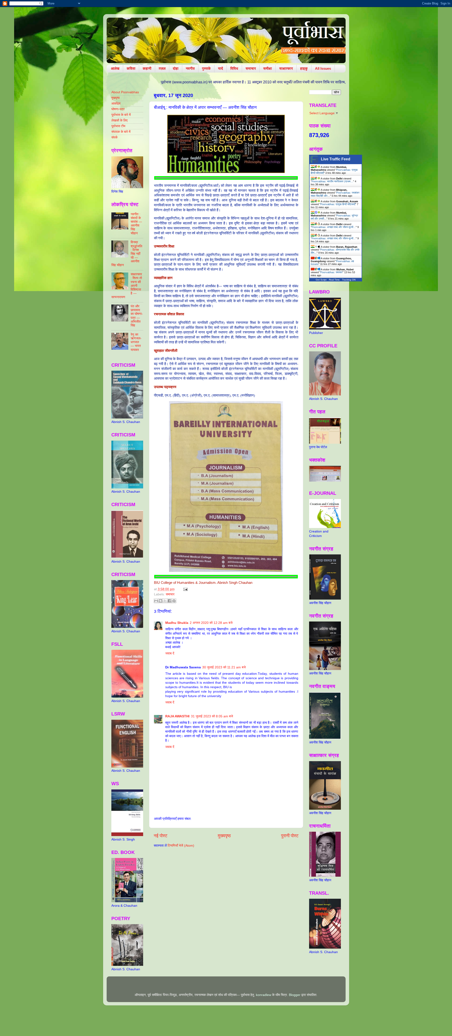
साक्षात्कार (286, 68)
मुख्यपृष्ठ (224, 835)
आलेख (115, 68)
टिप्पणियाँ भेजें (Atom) (181, 845)
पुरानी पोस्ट (290, 835)
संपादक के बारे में (120, 132)
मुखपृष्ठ (115, 98)
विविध (234, 68)
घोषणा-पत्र (118, 109)
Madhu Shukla (176, 623)
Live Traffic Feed (335, 159)
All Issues (323, 68)
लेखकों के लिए (119, 120)
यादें (220, 68)
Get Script (321, 279)
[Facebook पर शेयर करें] (169, 600)
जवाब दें (169, 653)
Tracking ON (348, 279)
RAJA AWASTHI (177, 716)
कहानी (147, 68)
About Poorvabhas (125, 92)
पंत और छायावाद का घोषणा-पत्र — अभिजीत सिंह (137, 316)
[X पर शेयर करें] (165, 600)
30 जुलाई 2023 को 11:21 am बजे (224, 667)
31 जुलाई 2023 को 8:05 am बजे (212, 716)
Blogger (294, 995)
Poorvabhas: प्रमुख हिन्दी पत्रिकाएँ (337, 204)
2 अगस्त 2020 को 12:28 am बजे (211, 623)
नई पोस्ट (160, 835)
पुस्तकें (206, 68)
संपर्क (114, 137)
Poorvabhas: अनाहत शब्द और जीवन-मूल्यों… (334, 227)
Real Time (334, 279)
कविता (131, 68)
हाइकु (304, 68)
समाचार (251, 68)
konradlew (263, 995)
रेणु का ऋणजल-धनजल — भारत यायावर (136, 342)
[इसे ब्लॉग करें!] (160, 600)
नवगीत (190, 68)
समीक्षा (267, 68)
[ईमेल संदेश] (185, 589)
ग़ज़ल (162, 68)
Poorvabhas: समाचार (331, 272)
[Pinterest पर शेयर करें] (174, 600)
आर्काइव (116, 103)
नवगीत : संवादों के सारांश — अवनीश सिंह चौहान (136, 223)
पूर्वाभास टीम (118, 126)
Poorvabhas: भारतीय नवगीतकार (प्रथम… (332, 181)
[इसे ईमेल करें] (156, 600)
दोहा (175, 68)
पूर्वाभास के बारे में (121, 115)
